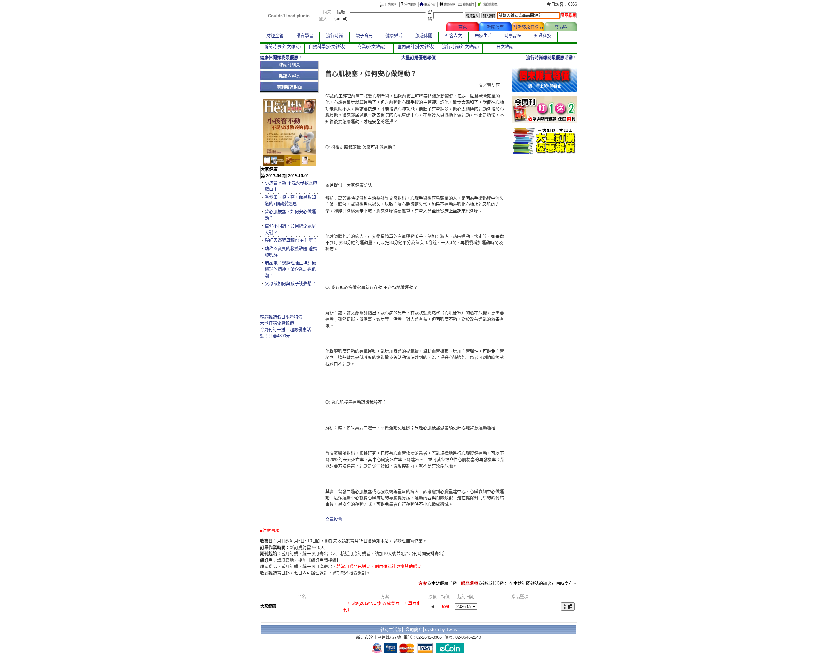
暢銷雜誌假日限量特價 (281, 316)
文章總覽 (429, 26)
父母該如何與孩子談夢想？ (290, 283)
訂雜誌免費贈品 (528, 26)
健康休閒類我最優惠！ (281, 57)
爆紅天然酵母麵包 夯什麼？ (291, 240)
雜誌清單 (495, 26)
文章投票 (333, 519)
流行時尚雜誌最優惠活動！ (551, 57)
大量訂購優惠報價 (277, 323)
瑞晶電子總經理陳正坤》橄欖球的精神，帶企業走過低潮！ (290, 269)
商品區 (561, 26)
